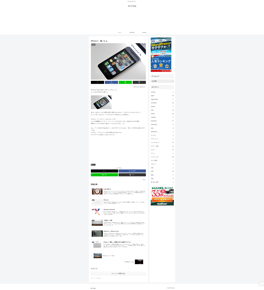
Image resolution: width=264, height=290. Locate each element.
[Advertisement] (132, 20)
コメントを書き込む (118, 273)
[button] (139, 82)
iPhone (93, 164)
